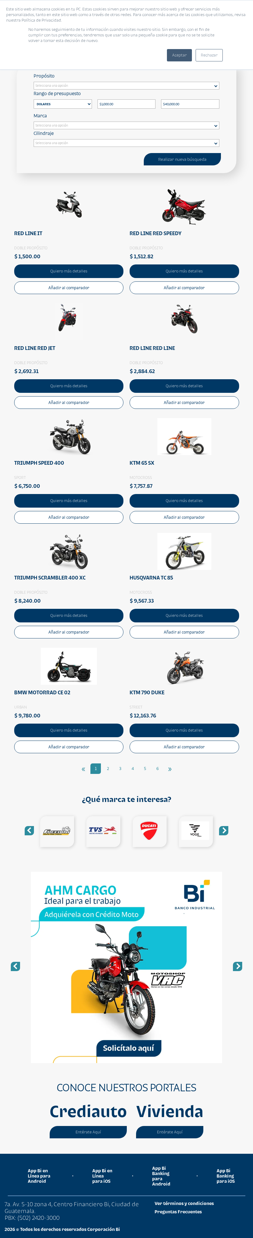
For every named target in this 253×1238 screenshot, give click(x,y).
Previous (29, 830)
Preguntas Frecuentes (178, 1211)
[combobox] (126, 85)
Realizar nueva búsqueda (182, 159)
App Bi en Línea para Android (39, 1176)
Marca (40, 115)
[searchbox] (128, 86)
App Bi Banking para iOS (226, 1176)
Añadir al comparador (68, 287)
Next (223, 830)
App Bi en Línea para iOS (102, 1176)
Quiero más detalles (68, 271)
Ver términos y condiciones (184, 1203)
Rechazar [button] (209, 55)
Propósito (44, 75)
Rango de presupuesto (57, 93)
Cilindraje (44, 133)
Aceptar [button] (179, 55)
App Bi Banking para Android (161, 1175)
